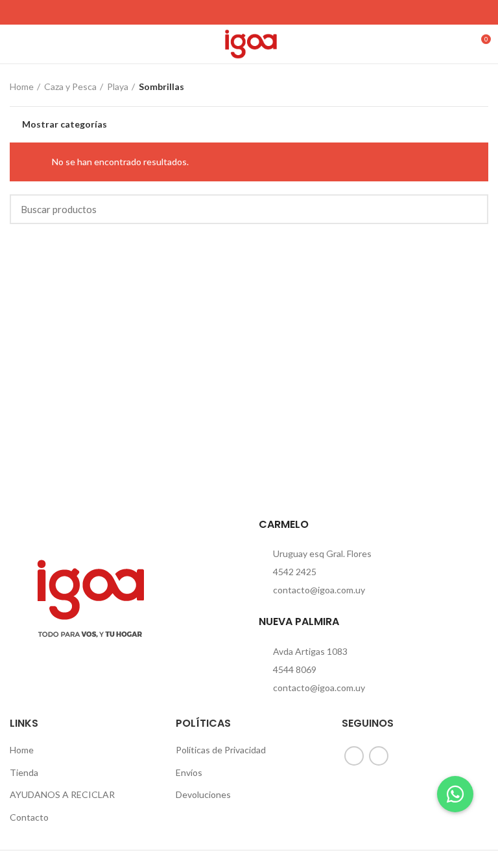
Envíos (189, 772)
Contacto (29, 817)
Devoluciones (203, 794)
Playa (117, 86)
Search (471, 209)
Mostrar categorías (64, 124)
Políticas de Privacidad (221, 749)
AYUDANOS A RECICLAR (62, 794)
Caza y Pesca (70, 86)
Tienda (24, 772)
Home (22, 86)
